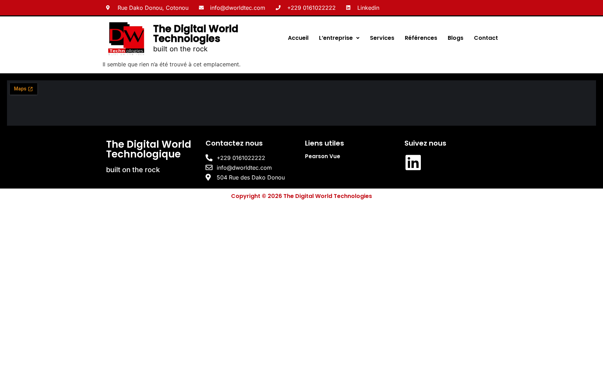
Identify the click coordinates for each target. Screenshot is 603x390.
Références (421, 38)
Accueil (298, 38)
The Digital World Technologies (195, 33)
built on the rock (180, 49)
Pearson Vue (322, 156)
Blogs (455, 38)
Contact (486, 38)
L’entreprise (336, 38)
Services (382, 38)
